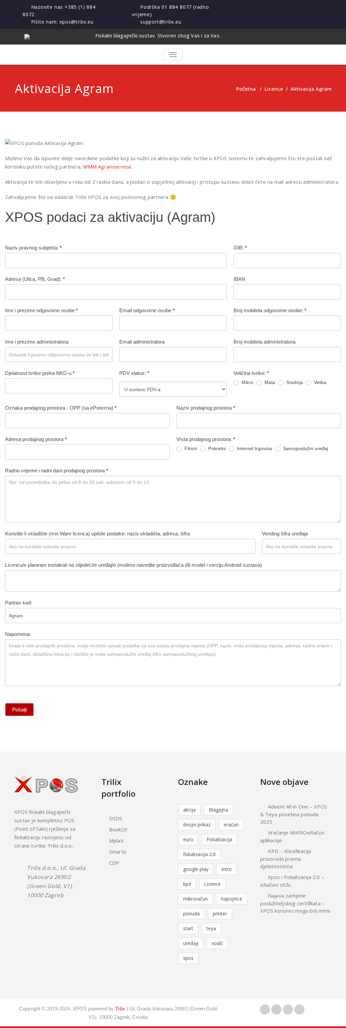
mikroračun (195, 898)
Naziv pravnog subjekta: (33, 248)
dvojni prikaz (197, 824)
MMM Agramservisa (107, 166)
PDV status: (134, 373)
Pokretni (216, 448)
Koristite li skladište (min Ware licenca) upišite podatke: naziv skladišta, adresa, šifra (97, 533)
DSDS (115, 818)
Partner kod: (18, 603)
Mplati (116, 840)
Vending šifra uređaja (285, 533)
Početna (246, 88)
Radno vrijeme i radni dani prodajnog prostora (56, 470)
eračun (231, 824)
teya (211, 928)
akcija (189, 809)
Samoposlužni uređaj (305, 448)
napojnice (231, 898)
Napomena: (18, 634)
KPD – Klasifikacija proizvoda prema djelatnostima (285, 859)
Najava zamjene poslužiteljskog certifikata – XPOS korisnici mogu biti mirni (295, 903)
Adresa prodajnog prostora (36, 439)
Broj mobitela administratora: (264, 342)
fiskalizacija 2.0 (199, 854)
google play (195, 869)
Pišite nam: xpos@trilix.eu (62, 22)
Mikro (246, 382)
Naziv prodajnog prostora (205, 408)
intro (227, 869)
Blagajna (218, 809)
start (188, 928)
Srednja (294, 382)
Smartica (119, 851)
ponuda (191, 913)
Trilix (120, 1008)
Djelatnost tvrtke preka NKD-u (40, 373)
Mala (269, 382)
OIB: (240, 248)
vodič (217, 943)
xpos (188, 958)
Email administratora (142, 342)
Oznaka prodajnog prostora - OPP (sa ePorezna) (61, 408)
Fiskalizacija (219, 839)
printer (220, 913)
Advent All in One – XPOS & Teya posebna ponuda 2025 (293, 814)
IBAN (239, 279)
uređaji (190, 943)
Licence (274, 88)
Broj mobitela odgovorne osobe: (269, 310)
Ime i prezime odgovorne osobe (41, 310)
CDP (114, 862)
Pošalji (19, 709)
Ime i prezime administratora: (37, 342)
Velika (319, 382)
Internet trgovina (254, 448)
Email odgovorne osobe (147, 310)
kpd (187, 884)
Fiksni (190, 448)
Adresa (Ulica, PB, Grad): (35, 279)
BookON (119, 829)
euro (188, 839)
